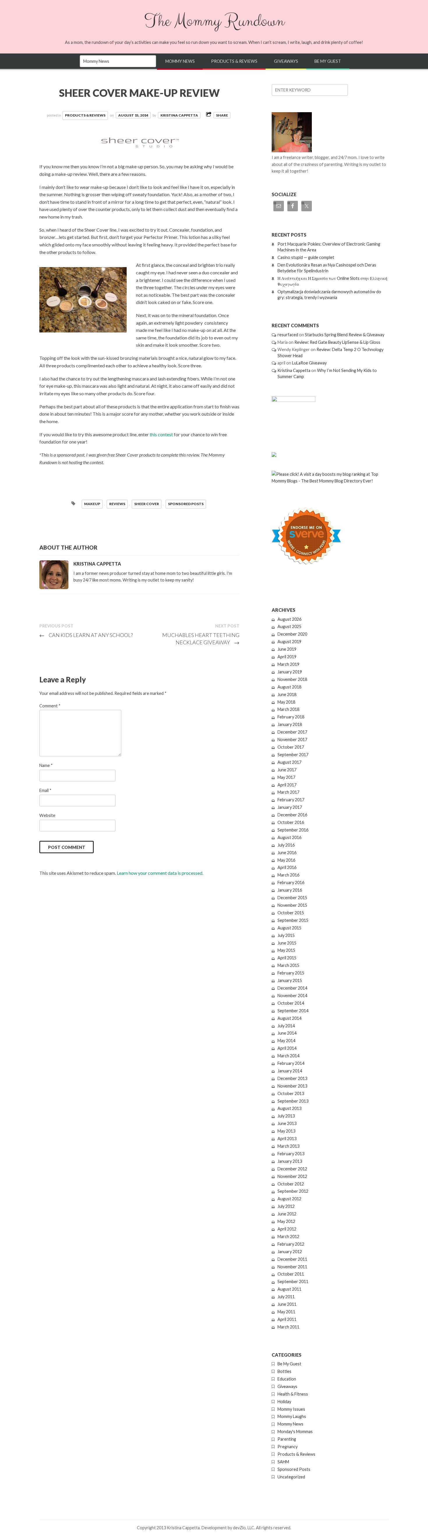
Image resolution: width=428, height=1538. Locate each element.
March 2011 (288, 1326)
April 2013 (286, 1138)
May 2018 (286, 702)
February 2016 (290, 882)
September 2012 (292, 1191)
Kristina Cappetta (179, 115)
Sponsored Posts (293, 1469)
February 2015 (290, 972)
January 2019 (289, 671)
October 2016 (290, 822)
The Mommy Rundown (214, 21)
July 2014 (286, 1025)
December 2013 (292, 1078)
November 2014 (292, 995)
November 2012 (292, 1176)
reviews (117, 504)
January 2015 (289, 980)
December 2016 (292, 814)
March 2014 (288, 1055)
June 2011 (286, 1304)
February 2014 (290, 1063)
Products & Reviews (234, 61)
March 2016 (288, 874)
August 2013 (289, 1108)
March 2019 (288, 664)
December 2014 (292, 988)
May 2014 (286, 1040)
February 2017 (290, 799)
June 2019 (286, 649)
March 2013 (288, 1146)
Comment (50, 705)
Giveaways (286, 61)
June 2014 (286, 1033)
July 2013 (286, 1115)
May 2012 (286, 1221)
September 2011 (292, 1281)
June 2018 (286, 694)
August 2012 (289, 1198)
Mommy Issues (291, 1409)
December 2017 (292, 731)
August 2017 (289, 762)
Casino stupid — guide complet (305, 257)
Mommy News (180, 61)
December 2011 (292, 1259)
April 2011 (286, 1319)
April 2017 (286, 784)
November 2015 (292, 905)
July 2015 (286, 935)
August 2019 (289, 641)
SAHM (283, 1461)
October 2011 (290, 1273)
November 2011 (292, 1266)
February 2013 (290, 1153)
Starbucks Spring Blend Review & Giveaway (344, 334)
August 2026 (289, 619)
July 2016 (286, 845)
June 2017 (286, 769)
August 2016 (289, 837)
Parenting (286, 1439)
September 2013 (292, 1101)
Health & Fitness (292, 1394)
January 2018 (289, 724)
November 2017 (292, 739)
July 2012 (286, 1206)
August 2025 (289, 626)
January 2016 (289, 890)
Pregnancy (287, 1446)
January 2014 (289, 1070)
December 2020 (292, 634)
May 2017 (286, 777)
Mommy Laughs (291, 1416)
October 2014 (290, 1003)
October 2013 (290, 1093)
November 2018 (292, 679)
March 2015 (288, 965)
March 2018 (288, 709)
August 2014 (289, 1018)
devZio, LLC (243, 1527)
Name (46, 765)
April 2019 (286, 656)
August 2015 (289, 927)
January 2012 (289, 1251)
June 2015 (286, 942)
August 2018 (289, 686)
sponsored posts (186, 504)
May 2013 (286, 1131)
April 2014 (286, 1048)
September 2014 (292, 1010)
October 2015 (290, 912)
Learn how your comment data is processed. (160, 873)
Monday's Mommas (295, 1431)
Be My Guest (327, 61)
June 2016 (286, 852)
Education (286, 1378)
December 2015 (292, 897)
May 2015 (286, 950)
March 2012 (288, 1236)
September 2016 (292, 829)
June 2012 (286, 1213)
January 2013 (289, 1161)
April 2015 (286, 957)
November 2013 (292, 1085)
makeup (92, 504)
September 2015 (292, 920)
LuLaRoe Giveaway (309, 362)
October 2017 (290, 747)
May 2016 (286, 860)
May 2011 (286, 1311)
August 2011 (289, 1289)
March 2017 (288, 792)
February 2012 (290, 1244)
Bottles (284, 1371)
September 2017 (292, 754)
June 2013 (286, 1123)
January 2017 (289, 807)
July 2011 (286, 1296)
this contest (161, 434)
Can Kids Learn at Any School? (86, 635)
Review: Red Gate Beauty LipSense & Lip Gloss (337, 342)
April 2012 (286, 1228)
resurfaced (287, 334)
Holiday (284, 1401)
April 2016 (286, 867)
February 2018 (290, 716)
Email (45, 790)
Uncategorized (291, 1476)
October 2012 (290, 1183)
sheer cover (146, 504)
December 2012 (292, 1168)
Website (47, 815)
